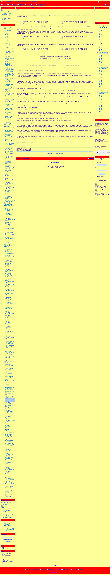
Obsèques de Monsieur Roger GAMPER (8, 323)
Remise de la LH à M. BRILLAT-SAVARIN (10, 343)
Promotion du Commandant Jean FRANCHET (9, 331)
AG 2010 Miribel (8, 373)
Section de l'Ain (6, 11)
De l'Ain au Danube (10, 527)
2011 (100, 31)
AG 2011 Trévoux (9, 376)
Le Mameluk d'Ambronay (7, 515)
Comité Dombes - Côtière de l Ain (8, 363)
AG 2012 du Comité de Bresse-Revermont (9, 128)
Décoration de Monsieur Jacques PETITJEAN (9, 217)
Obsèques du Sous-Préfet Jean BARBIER (9, 479)
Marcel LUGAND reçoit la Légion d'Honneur (8, 226)
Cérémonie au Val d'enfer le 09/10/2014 (9, 261)
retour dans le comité (9, 496)
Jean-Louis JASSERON (7, 514)
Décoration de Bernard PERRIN (8, 214)
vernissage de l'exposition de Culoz (9, 359)
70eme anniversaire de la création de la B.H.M (9, 249)
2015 (100, 37)
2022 (100, 47)
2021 (100, 46)
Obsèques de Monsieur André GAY (9, 313)
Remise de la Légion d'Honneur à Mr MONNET (9, 241)
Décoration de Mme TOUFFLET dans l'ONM (9, 279)
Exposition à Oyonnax (8, 223)
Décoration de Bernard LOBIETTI (9, 403)
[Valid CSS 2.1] (81, 569)
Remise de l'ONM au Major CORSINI (9, 94)
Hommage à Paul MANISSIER (9, 157)
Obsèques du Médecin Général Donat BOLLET (8, 197)
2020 (100, 45)
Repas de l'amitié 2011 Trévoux (9, 487)
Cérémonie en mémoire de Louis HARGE (10, 400)
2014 (100, 36)
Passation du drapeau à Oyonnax (9, 238)
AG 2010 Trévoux (9, 375)
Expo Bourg (7, 56)
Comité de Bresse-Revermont (6, 14)
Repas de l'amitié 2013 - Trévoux (9, 369)
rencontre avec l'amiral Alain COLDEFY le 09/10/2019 (8, 120)
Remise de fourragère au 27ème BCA (9, 337)
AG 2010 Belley (8, 251)
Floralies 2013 (8, 186)
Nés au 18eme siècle (7, 506)
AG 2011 (7, 33)
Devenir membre (102, 180)
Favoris (3, 557)
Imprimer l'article (59, 153)
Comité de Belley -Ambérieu (8, 246)
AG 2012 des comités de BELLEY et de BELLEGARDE (9, 254)
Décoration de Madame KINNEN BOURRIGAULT (9, 411)
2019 (100, 43)
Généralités (8, 502)
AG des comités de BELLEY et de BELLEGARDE (9, 211)
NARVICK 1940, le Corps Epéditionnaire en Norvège (9, 529)
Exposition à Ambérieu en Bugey (9, 290)
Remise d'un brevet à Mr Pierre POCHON (9, 168)
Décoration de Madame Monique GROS (9, 270)
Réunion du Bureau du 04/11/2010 (9, 105)
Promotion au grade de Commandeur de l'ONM (9, 88)
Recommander (5, 560)
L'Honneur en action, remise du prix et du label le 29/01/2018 (9, 70)
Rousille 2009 (8, 489)
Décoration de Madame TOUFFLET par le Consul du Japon (9, 275)
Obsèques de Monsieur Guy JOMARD (8, 472)
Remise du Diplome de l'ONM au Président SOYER (9, 353)
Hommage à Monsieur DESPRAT (9, 432)
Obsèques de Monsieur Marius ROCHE (8, 162)
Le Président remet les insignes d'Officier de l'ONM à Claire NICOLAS (9, 75)
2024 (100, 50)
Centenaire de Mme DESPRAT (9, 392)
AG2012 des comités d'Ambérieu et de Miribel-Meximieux (9, 258)
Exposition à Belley (9, 292)
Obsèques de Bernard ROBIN (8, 450)
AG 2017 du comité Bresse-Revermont (9, 176)
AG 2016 (7, 37)
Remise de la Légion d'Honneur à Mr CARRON (9, 346)
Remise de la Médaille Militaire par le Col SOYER (9, 350)
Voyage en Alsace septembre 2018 (9, 117)
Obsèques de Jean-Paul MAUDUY (9, 458)
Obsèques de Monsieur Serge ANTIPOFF (8, 476)
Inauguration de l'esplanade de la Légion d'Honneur (9, 64)
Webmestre (4, 554)
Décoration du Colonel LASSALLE (9, 287)
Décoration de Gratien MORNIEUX (9, 267)
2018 (100, 42)
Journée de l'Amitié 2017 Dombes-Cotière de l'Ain (9, 435)
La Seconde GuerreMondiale (8, 525)
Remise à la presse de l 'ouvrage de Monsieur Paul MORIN (9, 101)
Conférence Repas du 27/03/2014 (9, 397)
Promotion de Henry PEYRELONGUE (9, 482)
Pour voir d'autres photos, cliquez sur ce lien (26, 142)
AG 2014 (7, 36)
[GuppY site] (43, 569)
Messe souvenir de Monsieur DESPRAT (9, 444)
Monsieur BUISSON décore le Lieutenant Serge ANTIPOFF (9, 447)
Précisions (4, 504)
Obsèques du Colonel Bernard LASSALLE (8, 327)
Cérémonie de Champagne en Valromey (8, 264)
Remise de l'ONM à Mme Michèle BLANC (9, 341)
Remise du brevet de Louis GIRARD (9, 357)
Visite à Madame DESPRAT (8, 495)
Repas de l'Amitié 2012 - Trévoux (9, 371)
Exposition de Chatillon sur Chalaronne (8, 426)
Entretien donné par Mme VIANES (9, 423)
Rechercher (8, 541)
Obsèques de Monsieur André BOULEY (8, 466)
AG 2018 (7, 40)
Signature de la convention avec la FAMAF (9, 109)
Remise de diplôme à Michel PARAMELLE (9, 159)
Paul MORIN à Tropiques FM (8, 31)
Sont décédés (102, 93)
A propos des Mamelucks (7, 517)
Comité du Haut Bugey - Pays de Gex (9, 205)
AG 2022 (7, 43)
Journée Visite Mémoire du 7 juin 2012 (9, 131)
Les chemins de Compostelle (8, 135)
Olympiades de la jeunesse (9, 85)
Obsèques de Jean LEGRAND (9, 455)
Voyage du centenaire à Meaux (9, 114)
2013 (100, 34)
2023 (100, 49)
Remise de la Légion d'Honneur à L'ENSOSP (9, 97)
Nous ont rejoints (103, 27)
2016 (100, 39)
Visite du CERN (8, 112)
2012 (100, 33)
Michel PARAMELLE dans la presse (9, 154)
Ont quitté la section (103, 53)
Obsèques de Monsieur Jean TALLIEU (8, 316)
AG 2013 (7, 34)
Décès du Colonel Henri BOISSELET (9, 152)
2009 (100, 29)
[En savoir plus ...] (65, 569)
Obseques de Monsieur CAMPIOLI (9, 303)
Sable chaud (8, 107)
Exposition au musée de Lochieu (9, 59)
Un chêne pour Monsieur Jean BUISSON (8, 491)
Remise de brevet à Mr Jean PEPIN (9, 144)
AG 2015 (7, 174)
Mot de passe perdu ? (102, 176)
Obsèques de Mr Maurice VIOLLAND (9, 149)
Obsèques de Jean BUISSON (9, 453)
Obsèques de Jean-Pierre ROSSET (9, 308)
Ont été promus (102, 68)
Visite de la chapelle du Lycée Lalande (9, 146)
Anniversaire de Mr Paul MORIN (9, 180)
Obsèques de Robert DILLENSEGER (9, 141)
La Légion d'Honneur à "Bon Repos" (9, 300)
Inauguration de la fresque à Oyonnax (9, 67)
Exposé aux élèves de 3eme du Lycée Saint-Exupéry (9, 297)
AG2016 (7, 178)
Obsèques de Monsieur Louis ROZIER (8, 194)
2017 (100, 40)
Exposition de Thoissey (8, 430)
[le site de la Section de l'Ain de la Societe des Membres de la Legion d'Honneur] (19, 1)
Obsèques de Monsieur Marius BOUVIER (8, 320)
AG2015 (7, 47)
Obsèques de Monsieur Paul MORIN (8, 82)
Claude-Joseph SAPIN (7, 513)
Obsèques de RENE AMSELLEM (9, 188)
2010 (100, 30)
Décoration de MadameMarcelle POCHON (9, 183)
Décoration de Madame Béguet (8, 408)
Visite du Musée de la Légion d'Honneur (10, 201)
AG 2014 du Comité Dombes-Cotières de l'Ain (9, 382)
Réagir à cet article (55, 162)
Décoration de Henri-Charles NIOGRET (9, 52)
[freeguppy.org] (50, 569)
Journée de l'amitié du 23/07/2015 (9, 441)
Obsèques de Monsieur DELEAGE (9, 469)
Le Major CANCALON (7, 508)
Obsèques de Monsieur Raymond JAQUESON (9, 232)
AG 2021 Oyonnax (9, 42)
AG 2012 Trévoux (9, 378)
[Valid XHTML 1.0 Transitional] (32, 569)
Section (8, 10)
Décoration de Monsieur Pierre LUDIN (8, 417)
